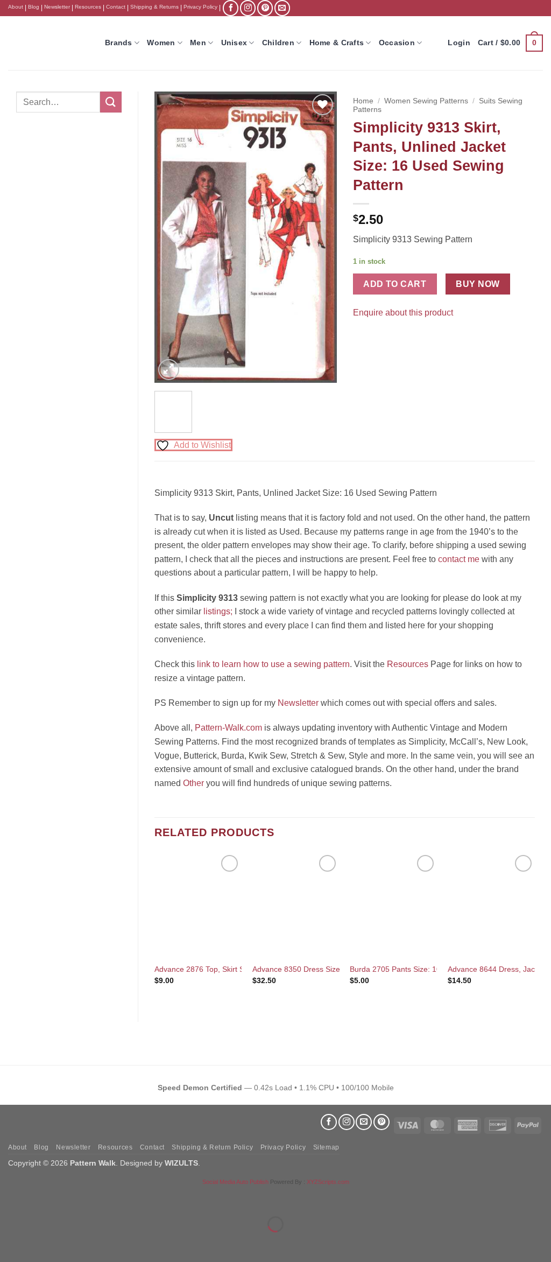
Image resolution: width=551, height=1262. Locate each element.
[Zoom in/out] (10, 1197)
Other (193, 783)
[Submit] (111, 102)
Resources (88, 7)
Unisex (234, 42)
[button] (510, 43)
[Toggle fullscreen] (42, 1197)
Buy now (477, 284)
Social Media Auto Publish (235, 1182)
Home (363, 101)
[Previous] (171, 237)
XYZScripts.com (328, 1182)
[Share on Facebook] (362, 339)
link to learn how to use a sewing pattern (273, 664)
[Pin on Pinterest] (382, 339)
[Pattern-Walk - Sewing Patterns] (48, 43)
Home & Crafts (336, 42)
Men (198, 42)
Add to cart (394, 284)
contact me (458, 559)
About (15, 7)
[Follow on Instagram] (248, 8)
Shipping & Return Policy (212, 1147)
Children (278, 42)
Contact (115, 7)
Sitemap (326, 1147)
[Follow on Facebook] (230, 8)
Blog (33, 7)
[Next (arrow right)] (42, 1242)
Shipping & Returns (154, 7)
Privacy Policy (200, 7)
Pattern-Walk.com (228, 727)
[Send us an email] (282, 8)
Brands (118, 42)
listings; (217, 611)
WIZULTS (181, 1163)
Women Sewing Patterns (426, 101)
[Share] (73, 1197)
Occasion (397, 42)
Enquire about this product (403, 312)
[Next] (319, 237)
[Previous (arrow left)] (10, 1242)
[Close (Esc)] (105, 1197)
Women (161, 42)
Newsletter (57, 7)
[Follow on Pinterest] (265, 8)
